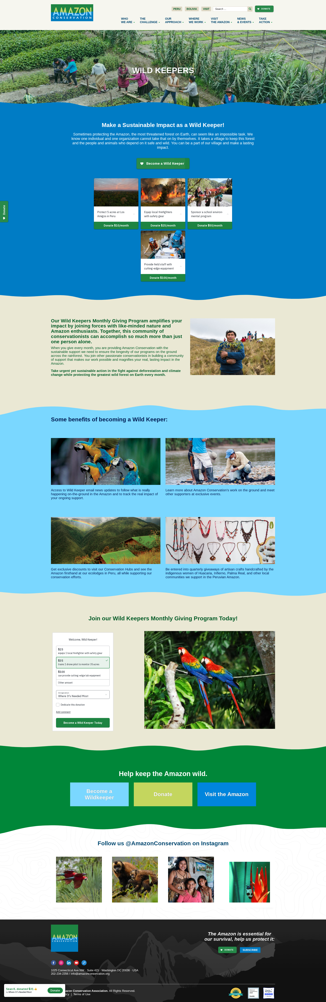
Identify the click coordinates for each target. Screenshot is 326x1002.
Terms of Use (81, 994)
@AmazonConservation (158, 843)
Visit (206, 8)
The (148, 20)
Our (173, 20)
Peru (176, 8)
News (244, 20)
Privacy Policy (60, 994)
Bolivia (192, 8)
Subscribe (250, 950)
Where (196, 20)
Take (264, 20)
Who (126, 20)
